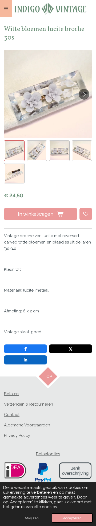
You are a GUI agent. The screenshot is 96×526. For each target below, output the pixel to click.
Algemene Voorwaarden (27, 425)
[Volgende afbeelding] (84, 94)
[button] (14, 150)
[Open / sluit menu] (6, 8)
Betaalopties (48, 454)
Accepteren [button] (72, 518)
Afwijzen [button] (32, 518)
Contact (11, 414)
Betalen (11, 393)
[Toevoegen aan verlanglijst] (85, 214)
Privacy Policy (17, 435)
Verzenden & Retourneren (28, 404)
